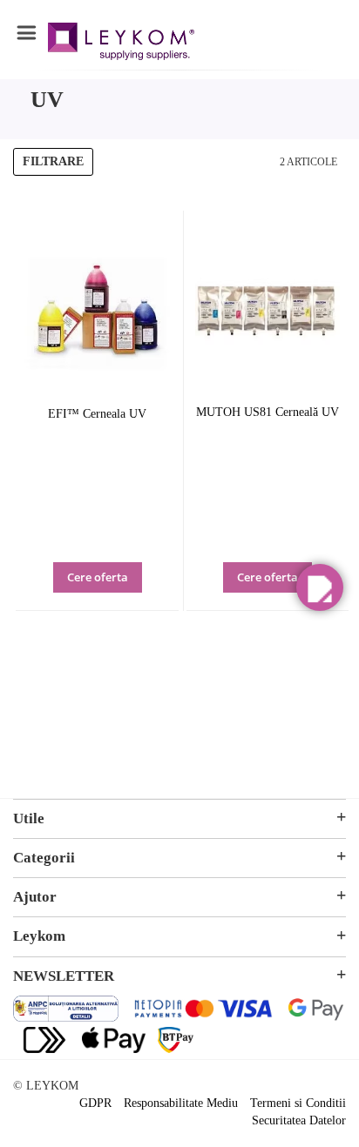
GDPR (95, 1103)
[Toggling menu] (26, 33)
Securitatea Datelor (299, 1120)
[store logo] (121, 44)
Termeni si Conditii (298, 1103)
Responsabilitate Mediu (181, 1103)
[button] (121, 589)
